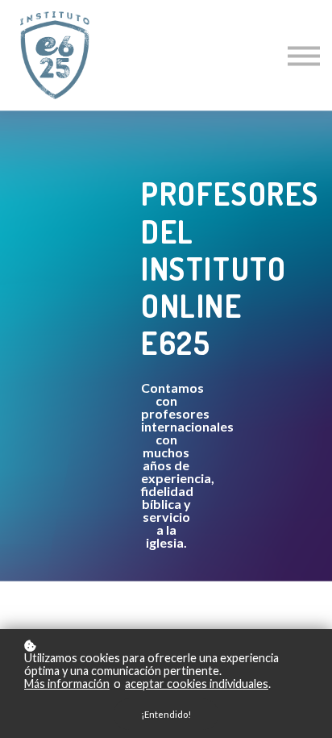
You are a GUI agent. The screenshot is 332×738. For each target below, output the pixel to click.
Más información (67, 684)
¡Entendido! (166, 714)
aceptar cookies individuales (196, 684)
